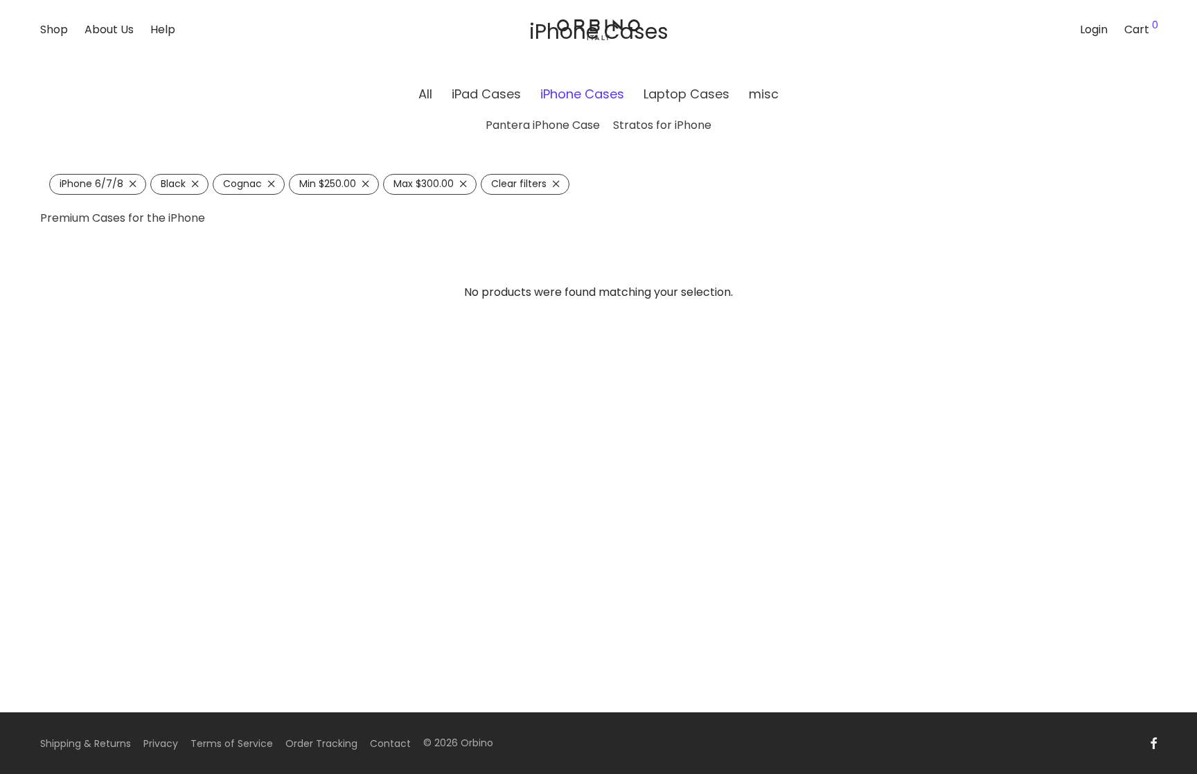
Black (173, 184)
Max (423, 184)
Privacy (160, 743)
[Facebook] (1153, 743)
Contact (390, 743)
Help (162, 29)
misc (764, 94)
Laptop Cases (686, 94)
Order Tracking (321, 743)
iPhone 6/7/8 (91, 184)
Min (327, 184)
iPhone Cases (582, 94)
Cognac (242, 184)
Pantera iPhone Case (543, 125)
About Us (109, 29)
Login (1094, 29)
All (425, 94)
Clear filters (519, 184)
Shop (54, 29)
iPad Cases (486, 94)
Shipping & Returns (85, 743)
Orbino (477, 743)
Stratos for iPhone (662, 125)
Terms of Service (231, 743)
